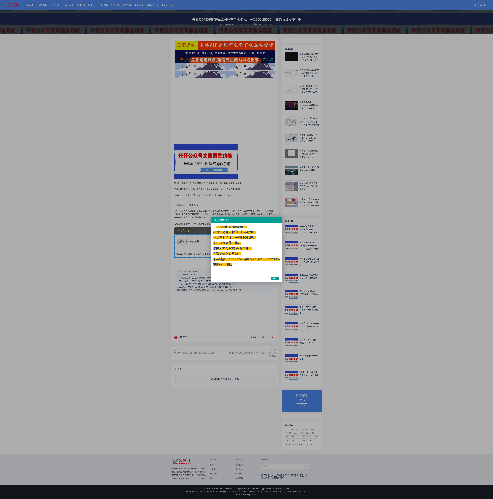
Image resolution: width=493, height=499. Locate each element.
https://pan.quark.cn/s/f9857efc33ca (254, 259)
